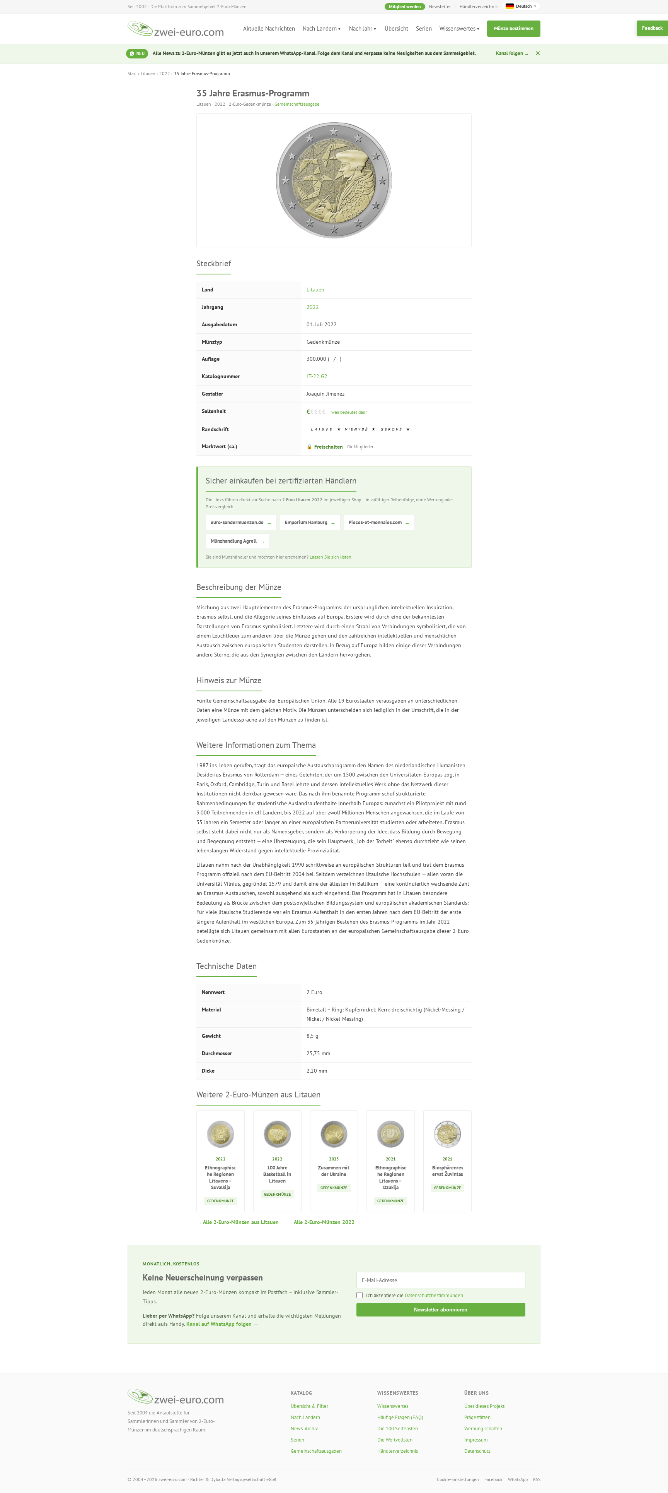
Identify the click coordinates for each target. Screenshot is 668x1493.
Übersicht (396, 28)
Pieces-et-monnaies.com (379, 522)
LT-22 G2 (317, 376)
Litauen (148, 73)
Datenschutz (477, 1451)
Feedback (652, 28)
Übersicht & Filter (309, 1406)
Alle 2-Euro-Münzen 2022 (324, 1222)
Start (132, 73)
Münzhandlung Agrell (238, 541)
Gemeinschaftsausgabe (296, 104)
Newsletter (440, 6)
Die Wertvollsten (394, 1439)
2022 (164, 73)
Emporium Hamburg (310, 522)
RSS (536, 1479)
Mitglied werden (405, 6)
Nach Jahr (360, 28)
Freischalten (340, 446)
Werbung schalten (483, 1428)
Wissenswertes (457, 28)
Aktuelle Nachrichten (269, 28)
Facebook (493, 1479)
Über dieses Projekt (484, 1406)
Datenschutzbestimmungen (434, 1295)
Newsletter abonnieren (440, 1310)
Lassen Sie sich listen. (331, 557)
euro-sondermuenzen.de (241, 522)
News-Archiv (304, 1428)
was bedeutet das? (349, 412)
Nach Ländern (320, 28)
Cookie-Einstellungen (458, 1479)
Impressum (476, 1439)
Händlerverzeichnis (479, 6)
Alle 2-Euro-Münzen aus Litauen (241, 1222)
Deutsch (526, 6)
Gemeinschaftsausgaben (316, 1451)
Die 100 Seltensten (397, 1428)
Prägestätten (477, 1417)
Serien (424, 28)
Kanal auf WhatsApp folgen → (222, 1323)
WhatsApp (518, 1479)
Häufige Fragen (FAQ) (400, 1417)
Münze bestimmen (513, 28)
